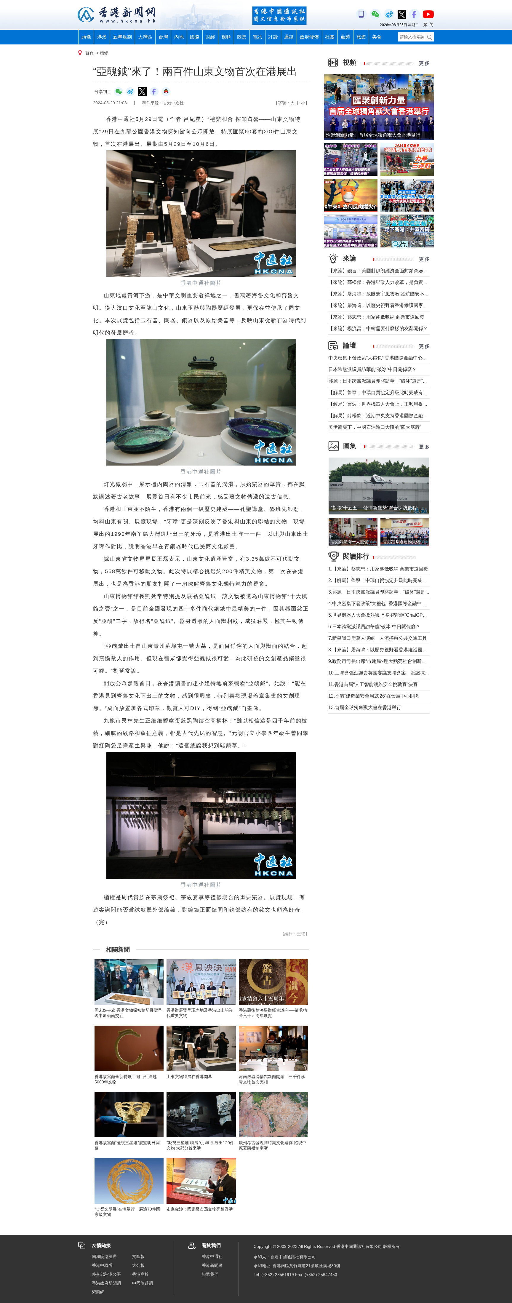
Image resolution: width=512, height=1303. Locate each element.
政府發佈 (309, 36)
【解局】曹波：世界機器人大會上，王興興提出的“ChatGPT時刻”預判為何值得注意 (415, 404)
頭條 (86, 36)
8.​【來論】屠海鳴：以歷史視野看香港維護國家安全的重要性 (391, 649)
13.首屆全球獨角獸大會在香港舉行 (364, 707)
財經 (210, 36)
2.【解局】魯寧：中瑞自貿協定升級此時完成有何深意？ (387, 580)
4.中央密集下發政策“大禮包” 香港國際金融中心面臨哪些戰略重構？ (398, 603)
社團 (330, 36)
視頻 (226, 36)
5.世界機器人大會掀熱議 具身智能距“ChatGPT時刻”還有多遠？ (394, 615)
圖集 (242, 36)
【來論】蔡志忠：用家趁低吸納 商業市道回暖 (376, 316)
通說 (289, 36)
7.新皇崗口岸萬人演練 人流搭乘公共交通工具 (377, 638)
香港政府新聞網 (106, 1283)
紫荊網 (98, 1292)
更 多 (424, 63)
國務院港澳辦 (104, 1256)
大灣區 (145, 36)
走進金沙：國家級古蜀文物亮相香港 (200, 1209)
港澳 (102, 36)
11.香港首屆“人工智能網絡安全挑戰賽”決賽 (373, 684)
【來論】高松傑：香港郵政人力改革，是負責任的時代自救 (390, 282)
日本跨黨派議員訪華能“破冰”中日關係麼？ (372, 369)
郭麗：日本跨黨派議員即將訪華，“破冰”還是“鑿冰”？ (383, 380)
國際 (194, 36)
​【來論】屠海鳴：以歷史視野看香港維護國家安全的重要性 (390, 305)
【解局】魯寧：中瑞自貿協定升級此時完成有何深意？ (385, 392)
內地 (179, 36)
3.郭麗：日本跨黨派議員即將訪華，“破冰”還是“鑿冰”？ (385, 591)
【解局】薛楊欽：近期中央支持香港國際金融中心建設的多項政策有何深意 (406, 415)
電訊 (257, 36)
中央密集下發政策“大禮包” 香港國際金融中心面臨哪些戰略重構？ (396, 357)
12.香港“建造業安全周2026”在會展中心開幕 (374, 695)
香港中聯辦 (102, 1265)
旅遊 (361, 36)
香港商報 (140, 1274)
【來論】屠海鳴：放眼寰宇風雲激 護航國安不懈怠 (381, 293)
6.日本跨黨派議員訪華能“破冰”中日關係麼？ (374, 626)
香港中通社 (212, 1256)
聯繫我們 (210, 1274)
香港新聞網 (212, 1265)
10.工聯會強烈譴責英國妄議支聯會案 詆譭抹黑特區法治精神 (393, 672)
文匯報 (138, 1256)
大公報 (138, 1265)
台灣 (163, 36)
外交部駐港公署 (106, 1274)
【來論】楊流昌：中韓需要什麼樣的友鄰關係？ (378, 328)
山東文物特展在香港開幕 (189, 1076)
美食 (377, 36)
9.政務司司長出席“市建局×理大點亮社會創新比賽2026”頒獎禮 (392, 661)
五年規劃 (122, 36)
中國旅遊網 (142, 1283)
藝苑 (345, 36)
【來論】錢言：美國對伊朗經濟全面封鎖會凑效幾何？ (385, 270)
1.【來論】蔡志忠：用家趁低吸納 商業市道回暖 (378, 568)
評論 (273, 36)
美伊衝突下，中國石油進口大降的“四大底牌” (374, 427)
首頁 (89, 52)
